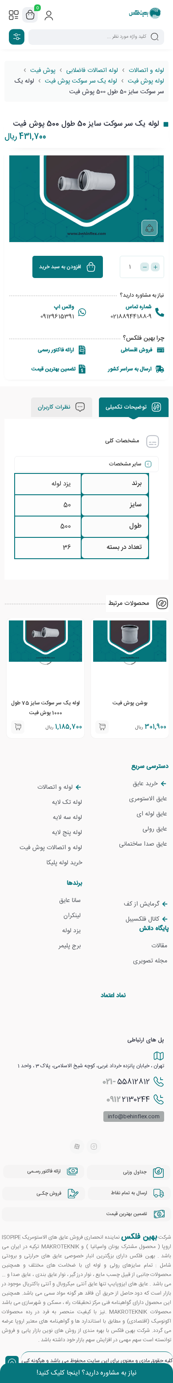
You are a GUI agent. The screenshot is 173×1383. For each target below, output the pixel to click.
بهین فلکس (139, 1237)
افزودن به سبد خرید (60, 266)
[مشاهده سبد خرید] (30, 15)
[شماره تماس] (159, 312)
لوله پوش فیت (146, 81)
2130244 (128, 1099)
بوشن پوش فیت (130, 703)
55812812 (126, 1082)
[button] (17, 727)
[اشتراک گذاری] (149, 228)
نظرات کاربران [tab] (55, 407)
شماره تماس (139, 306)
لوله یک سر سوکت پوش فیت (81, 81)
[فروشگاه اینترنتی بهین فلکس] (145, 14)
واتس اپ (64, 306)
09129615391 (57, 316)
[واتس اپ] (82, 312)
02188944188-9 (131, 316)
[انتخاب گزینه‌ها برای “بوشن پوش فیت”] (102, 727)
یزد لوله (61, 483)
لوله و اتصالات (146, 70)
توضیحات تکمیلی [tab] (127, 407)
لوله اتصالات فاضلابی (92, 70)
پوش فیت (42, 70)
